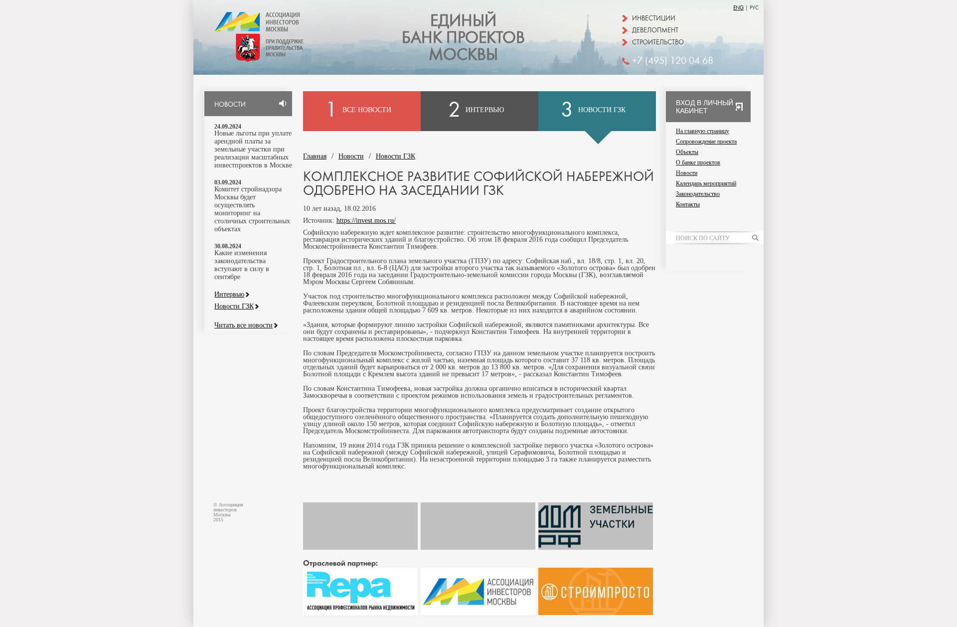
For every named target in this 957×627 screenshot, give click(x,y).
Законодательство (698, 193)
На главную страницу (702, 131)
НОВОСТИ (230, 104)
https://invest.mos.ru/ (366, 220)
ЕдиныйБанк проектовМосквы (463, 37)
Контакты (688, 204)
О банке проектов (698, 162)
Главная (314, 156)
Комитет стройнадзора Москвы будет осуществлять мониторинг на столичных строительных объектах (252, 209)
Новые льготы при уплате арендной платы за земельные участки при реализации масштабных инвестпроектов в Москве (253, 149)
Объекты (687, 152)
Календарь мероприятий (706, 183)
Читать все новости (243, 325)
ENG (738, 7)
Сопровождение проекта (706, 141)
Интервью (229, 294)
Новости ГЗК (234, 306)
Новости (351, 156)
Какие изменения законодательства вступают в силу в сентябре (241, 265)
